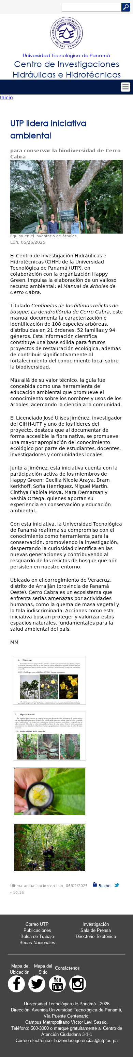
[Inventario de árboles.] (49, 791)
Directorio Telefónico (96, 936)
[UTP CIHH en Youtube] (57, 983)
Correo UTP (37, 924)
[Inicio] (66, 33)
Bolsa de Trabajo (37, 936)
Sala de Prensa (95, 930)
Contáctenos (67, 968)
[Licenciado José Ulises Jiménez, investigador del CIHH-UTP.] (49, 847)
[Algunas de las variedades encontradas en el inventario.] (49, 680)
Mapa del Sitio (43, 969)
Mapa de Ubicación (19, 969)
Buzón (103, 886)
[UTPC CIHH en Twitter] (36, 983)
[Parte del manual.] (49, 736)
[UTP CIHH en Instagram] (77, 983)
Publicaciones (37, 930)
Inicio (6, 97)
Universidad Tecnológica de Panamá (66, 55)
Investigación (96, 924)
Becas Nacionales (37, 942)
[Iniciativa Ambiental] (66, 197)
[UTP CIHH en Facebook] (16, 983)
